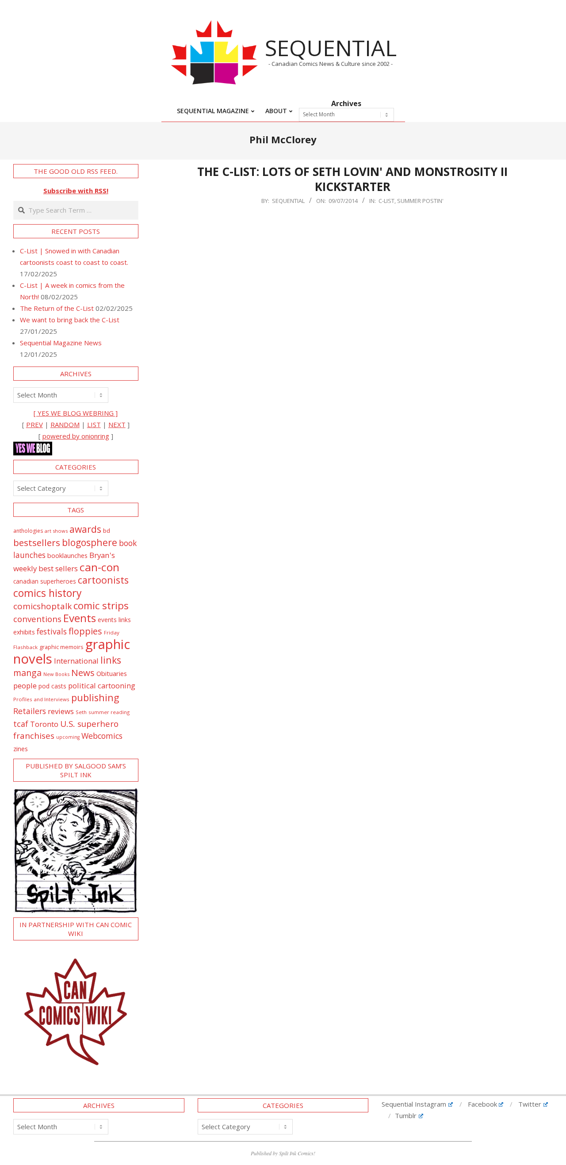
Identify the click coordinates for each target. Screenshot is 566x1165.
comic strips (101, 605)
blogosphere (89, 542)
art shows (56, 530)
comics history (47, 593)
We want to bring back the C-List (69, 319)
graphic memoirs (61, 647)
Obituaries (111, 673)
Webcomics (101, 735)
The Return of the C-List (57, 308)
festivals (52, 631)
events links (114, 619)
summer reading (109, 712)
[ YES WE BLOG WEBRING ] (76, 413)
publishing (95, 697)
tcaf (20, 723)
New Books (56, 674)
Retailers (29, 711)
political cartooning (101, 685)
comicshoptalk (42, 606)
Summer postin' (420, 201)
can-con (99, 567)
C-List (386, 201)
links (110, 659)
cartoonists (103, 579)
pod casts (52, 686)
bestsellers (36, 542)
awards (85, 529)
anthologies (28, 531)
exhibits (24, 632)
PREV (34, 424)
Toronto (44, 724)
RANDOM (65, 424)
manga (27, 673)
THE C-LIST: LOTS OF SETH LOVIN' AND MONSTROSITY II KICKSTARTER (352, 179)
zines (20, 748)
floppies (85, 631)
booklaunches (67, 555)
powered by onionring (75, 436)
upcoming (68, 737)
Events (79, 618)
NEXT (117, 424)
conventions (37, 618)
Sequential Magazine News (61, 342)
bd (106, 531)
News (83, 672)
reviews (61, 711)
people (25, 685)
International (76, 661)
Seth (81, 712)
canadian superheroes (44, 581)
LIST (94, 424)
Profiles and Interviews (41, 699)
